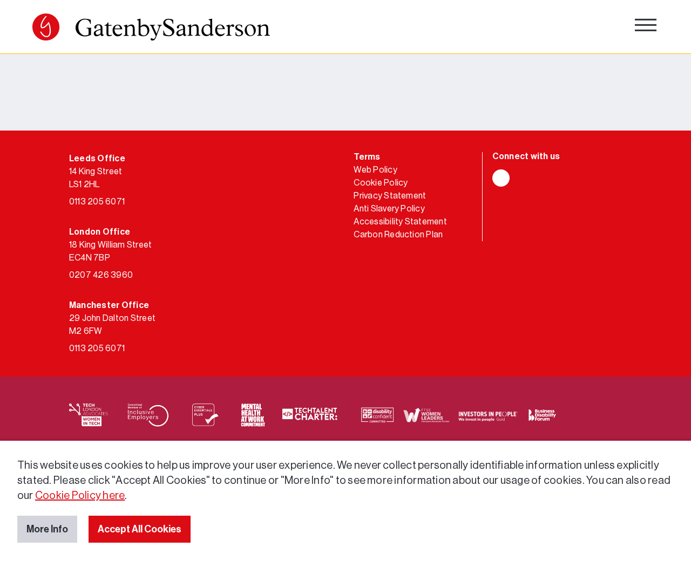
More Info (47, 529)
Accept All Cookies (139, 529)
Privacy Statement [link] (390, 195)
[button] (45, 26)
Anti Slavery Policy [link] (389, 208)
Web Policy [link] (375, 170)
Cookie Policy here (80, 495)
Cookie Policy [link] (381, 183)
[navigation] (645, 27)
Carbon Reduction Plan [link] (398, 234)
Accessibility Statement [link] (400, 221)
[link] (151, 29)
